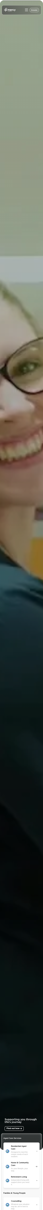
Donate (34, 10)
